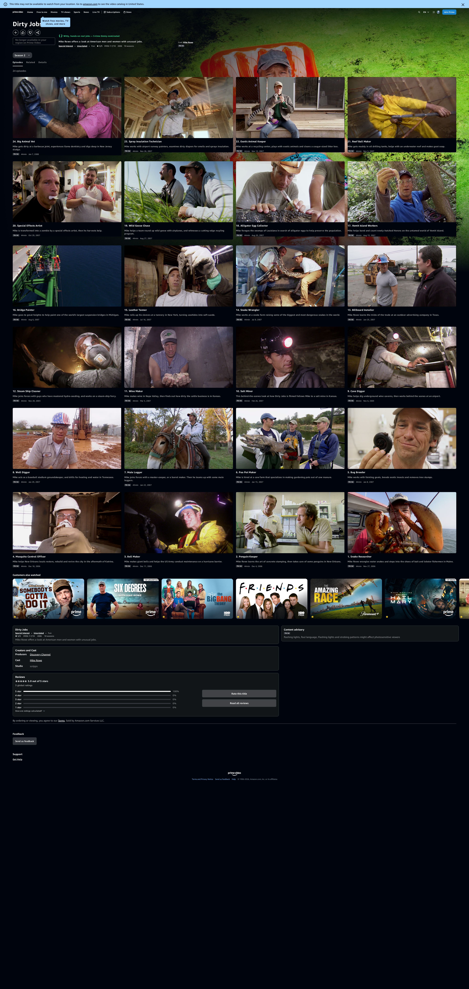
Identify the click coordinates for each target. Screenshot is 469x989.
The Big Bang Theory (197, 599)
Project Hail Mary (420, 599)
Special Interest (66, 46)
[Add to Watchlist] (16, 32)
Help (234, 779)
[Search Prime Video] (419, 12)
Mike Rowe (188, 42)
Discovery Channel (40, 654)
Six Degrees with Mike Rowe (123, 599)
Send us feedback (222, 779)
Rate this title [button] (239, 693)
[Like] (23, 32)
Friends (271, 599)
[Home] (18, 12)
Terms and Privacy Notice (202, 779)
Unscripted (82, 46)
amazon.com (90, 4)
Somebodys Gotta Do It (48, 599)
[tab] (18, 62)
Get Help (17, 759)
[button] (30, 711)
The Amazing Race (346, 599)
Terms (61, 720)
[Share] (38, 32)
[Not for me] (30, 32)
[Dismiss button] (463, 4)
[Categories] (433, 12)
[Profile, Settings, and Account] (438, 12)
